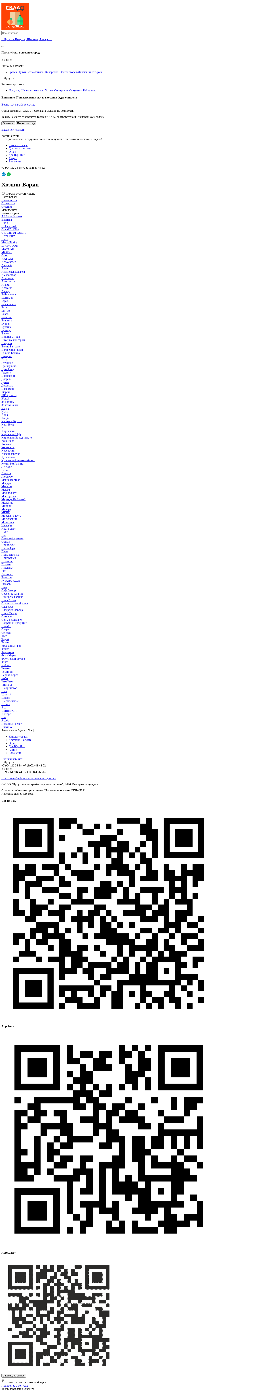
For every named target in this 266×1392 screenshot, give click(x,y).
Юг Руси (6, 714)
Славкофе (7, 606)
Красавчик (7, 450)
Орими (5, 541)
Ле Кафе (6, 466)
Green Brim (8, 235)
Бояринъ (6, 320)
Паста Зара (8, 548)
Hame (4, 239)
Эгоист (5, 704)
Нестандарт (8, 528)
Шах (4, 691)
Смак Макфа (9, 613)
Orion (4, 255)
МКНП (5, 512)
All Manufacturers (11, 216)
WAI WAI (7, 258)
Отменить (8, 123)
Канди (5, 418)
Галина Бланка (10, 353)
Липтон (6, 473)
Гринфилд (7, 369)
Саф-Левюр (8, 590)
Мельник (7, 502)
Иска (4, 411)
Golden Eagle (9, 226)
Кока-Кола (7, 440)
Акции (13, 158)
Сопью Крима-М (11, 619)
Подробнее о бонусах (14, 1385)
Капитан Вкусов (11, 421)
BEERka (6, 219)
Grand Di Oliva (10, 229)
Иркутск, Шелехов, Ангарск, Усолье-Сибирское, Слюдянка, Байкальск (52, 90)
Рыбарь (5, 583)
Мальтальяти (9, 492)
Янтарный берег (11, 723)
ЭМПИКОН (9, 710)
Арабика (6, 287)
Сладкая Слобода (12, 609)
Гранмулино (8, 366)
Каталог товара (18, 145)
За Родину (7, 401)
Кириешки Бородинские (16, 437)
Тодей (5, 639)
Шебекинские (10, 701)
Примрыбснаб (10, 554)
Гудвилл (6, 372)
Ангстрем (7, 278)
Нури (4, 531)
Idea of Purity (9, 242)
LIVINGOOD (9, 245)
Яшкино (6, 727)
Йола (4, 414)
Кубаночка (8, 457)
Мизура (6, 509)
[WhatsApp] (9, 175)
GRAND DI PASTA (13, 232)
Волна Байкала (10, 346)
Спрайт (6, 626)
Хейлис (6, 665)
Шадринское (9, 687)
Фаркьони (7, 652)
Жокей (5, 398)
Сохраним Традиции (14, 622)
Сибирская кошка (12, 596)
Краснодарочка (10, 453)
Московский (9, 518)
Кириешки (8, 431)
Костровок (7, 447)
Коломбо (6, 444)
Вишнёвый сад (10, 336)
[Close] (2, 46)
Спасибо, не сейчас (13, 1375)
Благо (5, 313)
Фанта (5, 648)
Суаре (5, 629)
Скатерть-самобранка (14, 603)
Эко (3, 707)
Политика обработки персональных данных (28, 778)
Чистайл (6, 684)
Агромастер (8, 261)
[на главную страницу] (15, 29)
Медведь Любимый (13, 499)
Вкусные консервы (13, 339)
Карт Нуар (7, 424)
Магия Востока (10, 479)
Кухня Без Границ (12, 463)
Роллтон (6, 577)
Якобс (5, 720)
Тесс (4, 635)
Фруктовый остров (13, 658)
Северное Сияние (12, 593)
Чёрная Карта (9, 674)
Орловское (8, 544)
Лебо (4, 470)
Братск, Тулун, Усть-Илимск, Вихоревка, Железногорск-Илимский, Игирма (55, 72)
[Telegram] (4, 175)
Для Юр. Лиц (17, 154)
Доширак (7, 385)
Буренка (6, 326)
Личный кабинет (11, 759)
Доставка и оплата (20, 148)
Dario (4, 222)
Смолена (6, 616)
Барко (5, 300)
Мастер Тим (8, 496)
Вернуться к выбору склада (18, 104)
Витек (5, 333)
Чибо (4, 678)
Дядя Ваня (7, 388)
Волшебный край (12, 349)
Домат (5, 382)
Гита (4, 359)
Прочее (5, 564)
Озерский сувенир (12, 538)
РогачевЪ (7, 574)
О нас (12, 151)
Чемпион (7, 671)
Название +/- (9, 200)
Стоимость (8, 203)
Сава (4, 587)
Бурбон (5, 323)
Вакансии (15, 161)
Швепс (5, 697)
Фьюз (4, 661)
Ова (3, 535)
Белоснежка (8, 304)
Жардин (6, 392)
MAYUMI (7, 248)
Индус (5, 408)
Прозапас (7, 561)
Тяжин (5, 642)
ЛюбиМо (7, 476)
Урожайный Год (11, 645)
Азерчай (6, 265)
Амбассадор (8, 274)
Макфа (5, 489)
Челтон (5, 668)
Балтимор (7, 297)
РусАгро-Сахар (10, 580)
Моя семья (7, 522)
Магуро (6, 483)
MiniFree (6, 252)
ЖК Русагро (8, 395)
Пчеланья (7, 567)
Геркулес (6, 356)
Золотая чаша (9, 405)
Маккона (6, 486)
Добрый (6, 379)
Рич (3, 570)
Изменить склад (26, 123)
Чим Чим (7, 681)
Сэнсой (6, 632)
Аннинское (8, 281)
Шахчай (6, 694)
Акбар (5, 268)
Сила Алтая (8, 600)
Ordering (6, 206)
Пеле (4, 551)
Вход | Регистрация (13, 129)
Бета (4, 307)
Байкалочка (8, 294)
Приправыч (8, 557)
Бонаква (6, 317)
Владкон (6, 343)
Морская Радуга (11, 515)
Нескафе (6, 525)
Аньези (5, 284)
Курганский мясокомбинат (18, 460)
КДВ (4, 427)
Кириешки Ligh (11, 434)
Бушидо (6, 330)
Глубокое (7, 362)
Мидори (6, 505)
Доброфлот (8, 375)
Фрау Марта (8, 655)
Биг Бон (6, 310)
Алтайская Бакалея (13, 271)
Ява (3, 717)
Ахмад (5, 291)
